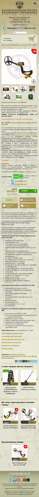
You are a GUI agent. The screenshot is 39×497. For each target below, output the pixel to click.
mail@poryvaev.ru (19, 476)
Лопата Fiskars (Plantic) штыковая (28, 388)
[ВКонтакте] (16, 361)
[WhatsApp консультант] (18, 178)
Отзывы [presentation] (26, 206)
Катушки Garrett (7, 348)
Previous (2, 379)
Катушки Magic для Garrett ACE (12, 333)
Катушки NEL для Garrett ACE (12, 336)
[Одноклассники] (19, 361)
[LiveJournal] (26, 361)
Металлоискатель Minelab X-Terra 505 (28, 427)
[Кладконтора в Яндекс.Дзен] (24, 481)
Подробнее (5, 160)
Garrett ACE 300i (31, 135)
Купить (14, 384)
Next (37, 379)
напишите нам (31, 172)
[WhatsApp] (31, 361)
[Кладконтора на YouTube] (14, 481)
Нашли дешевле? (12, 194)
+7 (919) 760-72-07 (19, 473)
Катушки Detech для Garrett (11, 342)
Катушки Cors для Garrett (10, 345)
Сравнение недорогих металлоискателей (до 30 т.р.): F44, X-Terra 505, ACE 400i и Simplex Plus (19, 356)
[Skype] (34, 361)
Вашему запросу (7, 484)
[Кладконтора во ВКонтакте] (18, 481)
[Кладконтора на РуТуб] (28, 481)
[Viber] (29, 361)
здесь (31, 169)
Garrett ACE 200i (20, 135)
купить (25, 191)
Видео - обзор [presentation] (28, 200)
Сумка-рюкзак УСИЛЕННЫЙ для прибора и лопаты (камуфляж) (11, 390)
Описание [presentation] (9, 200)
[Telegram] (36, 361)
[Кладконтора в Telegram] (11, 481)
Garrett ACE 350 (31, 107)
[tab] (10, 200)
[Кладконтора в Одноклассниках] (21, 481)
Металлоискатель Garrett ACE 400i (19, 464)
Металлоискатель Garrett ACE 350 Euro (10, 427)
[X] (24, 361)
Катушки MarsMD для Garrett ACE (13, 339)
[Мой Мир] (21, 361)
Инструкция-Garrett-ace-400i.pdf (14, 102)
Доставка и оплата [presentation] (9, 206)
